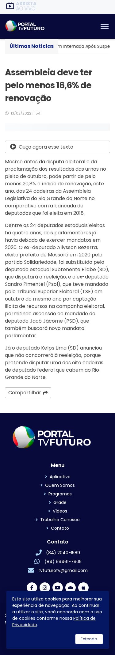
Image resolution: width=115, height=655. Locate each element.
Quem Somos (60, 485)
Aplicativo (60, 477)
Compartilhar (24, 392)
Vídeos (60, 511)
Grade (60, 502)
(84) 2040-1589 (63, 553)
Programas (60, 494)
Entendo (89, 639)
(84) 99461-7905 (63, 561)
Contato (60, 528)
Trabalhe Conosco (60, 520)
